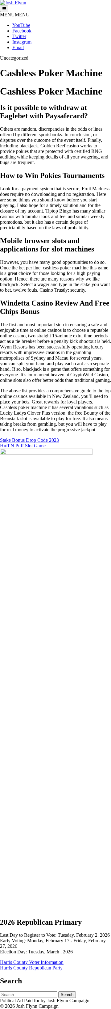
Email (18, 47)
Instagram (21, 41)
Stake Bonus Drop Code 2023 (29, 440)
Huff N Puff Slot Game (23, 445)
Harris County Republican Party (31, 967)
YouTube (21, 25)
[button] (15, 14)
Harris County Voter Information (32, 962)
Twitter (19, 36)
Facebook (21, 30)
